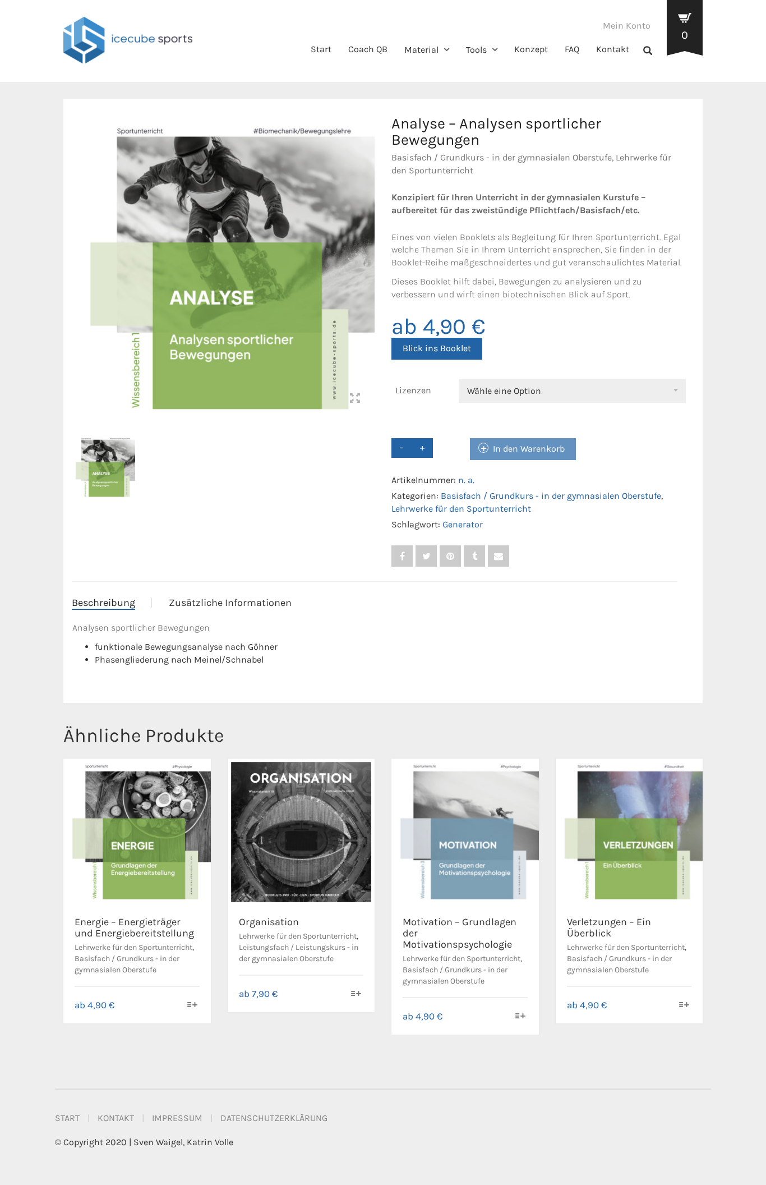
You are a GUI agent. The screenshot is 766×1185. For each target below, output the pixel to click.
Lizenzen (413, 390)
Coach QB (367, 49)
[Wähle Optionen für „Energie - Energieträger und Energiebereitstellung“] (192, 1005)
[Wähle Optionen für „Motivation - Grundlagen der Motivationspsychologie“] (520, 1017)
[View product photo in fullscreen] (355, 399)
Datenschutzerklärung (273, 1118)
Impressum (177, 1118)
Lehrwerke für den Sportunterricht (461, 508)
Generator (462, 524)
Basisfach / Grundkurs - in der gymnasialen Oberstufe (501, 157)
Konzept (531, 49)
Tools (476, 49)
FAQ (572, 49)
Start (321, 49)
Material (421, 49)
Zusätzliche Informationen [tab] (230, 602)
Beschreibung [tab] (103, 602)
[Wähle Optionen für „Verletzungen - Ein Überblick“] (684, 1005)
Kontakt (612, 49)
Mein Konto (626, 25)
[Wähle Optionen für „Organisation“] (356, 994)
